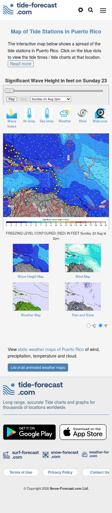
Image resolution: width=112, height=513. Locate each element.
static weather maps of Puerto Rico (51, 349)
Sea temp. (47, 120)
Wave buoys (11, 123)
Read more (20, 64)
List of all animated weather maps (38, 367)
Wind (82, 120)
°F (105, 326)
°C (93, 326)
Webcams (100, 120)
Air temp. (29, 120)
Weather (65, 120)
